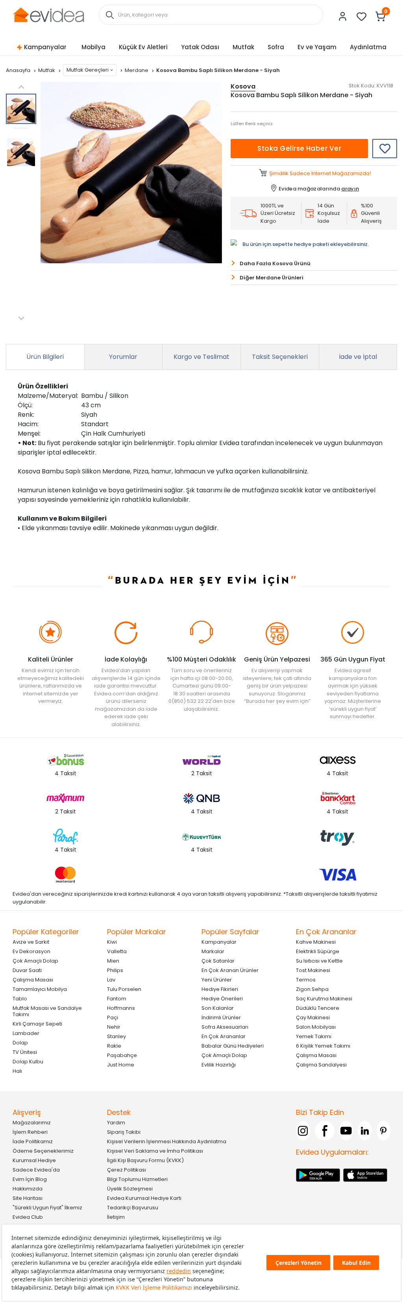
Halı (17, 1071)
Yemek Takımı (313, 1036)
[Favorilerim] (361, 16)
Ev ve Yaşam (317, 47)
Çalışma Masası (33, 979)
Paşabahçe (122, 1055)
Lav (111, 979)
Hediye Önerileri (222, 998)
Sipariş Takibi (123, 1132)
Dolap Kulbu (28, 1061)
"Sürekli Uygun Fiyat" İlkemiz (47, 1207)
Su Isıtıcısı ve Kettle (319, 961)
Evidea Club (28, 1217)
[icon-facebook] (325, 1130)
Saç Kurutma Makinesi (324, 998)
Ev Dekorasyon (31, 951)
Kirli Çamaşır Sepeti (37, 1024)
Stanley (116, 1036)
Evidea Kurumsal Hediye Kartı (144, 1198)
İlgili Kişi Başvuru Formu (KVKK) (145, 1160)
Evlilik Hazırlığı (219, 1064)
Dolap (20, 1042)
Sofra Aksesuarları (225, 1027)
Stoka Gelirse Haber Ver (299, 148)
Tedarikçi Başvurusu (132, 1207)
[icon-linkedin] (365, 1130)
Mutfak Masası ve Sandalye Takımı (47, 1011)
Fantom (116, 998)
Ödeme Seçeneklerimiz (43, 1151)
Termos (306, 979)
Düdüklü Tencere (317, 1008)
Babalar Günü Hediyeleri (233, 1046)
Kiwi (112, 942)
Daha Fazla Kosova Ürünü (275, 263)
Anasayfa (18, 70)
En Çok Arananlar (224, 1036)
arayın (350, 188)
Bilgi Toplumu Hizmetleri (137, 1179)
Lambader (26, 1033)
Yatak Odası (200, 47)
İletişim (116, 1217)
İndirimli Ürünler (221, 1017)
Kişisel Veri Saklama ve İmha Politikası (155, 1151)
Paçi (112, 1017)
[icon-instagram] (303, 1130)
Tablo (20, 998)
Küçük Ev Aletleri (143, 47)
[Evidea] (48, 14)
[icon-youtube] (346, 1130)
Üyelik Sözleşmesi (130, 1188)
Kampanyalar (45, 47)
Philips (115, 970)
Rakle (114, 1046)
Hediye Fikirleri (220, 989)
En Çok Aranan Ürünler (230, 970)
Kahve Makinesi (316, 942)
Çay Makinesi (313, 1017)
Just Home (120, 1064)
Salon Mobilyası (316, 1027)
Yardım (116, 1122)
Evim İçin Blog (30, 1179)
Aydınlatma (368, 47)
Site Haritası (28, 1198)
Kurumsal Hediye (34, 1160)
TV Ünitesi (25, 1052)
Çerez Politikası (126, 1170)
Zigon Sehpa (312, 989)
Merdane (137, 70)
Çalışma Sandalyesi (321, 1064)
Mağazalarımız (32, 1122)
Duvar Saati (27, 970)
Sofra (276, 47)
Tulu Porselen (124, 989)
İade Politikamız (33, 1141)
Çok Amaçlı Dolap (35, 961)
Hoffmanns (121, 1008)
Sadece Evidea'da (36, 1170)
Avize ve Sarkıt (31, 942)
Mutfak (243, 47)
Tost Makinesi (313, 970)
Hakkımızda (28, 1188)
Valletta (117, 951)
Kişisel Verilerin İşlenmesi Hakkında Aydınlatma (166, 1141)
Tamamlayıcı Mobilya (40, 989)
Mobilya (93, 47)
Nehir (113, 1027)
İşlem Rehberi (30, 1132)
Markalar (213, 951)
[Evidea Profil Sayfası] (342, 16)
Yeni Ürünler (217, 979)
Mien (113, 961)
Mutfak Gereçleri (88, 70)
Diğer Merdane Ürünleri (271, 277)
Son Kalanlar (218, 1008)
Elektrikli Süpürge (317, 951)
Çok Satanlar (218, 961)
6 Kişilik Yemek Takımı (323, 1046)
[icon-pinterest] (384, 1130)
